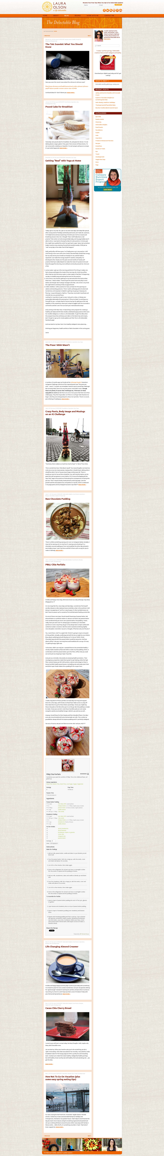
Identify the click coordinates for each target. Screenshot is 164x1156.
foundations (69, 342)
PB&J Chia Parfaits (55, 564)
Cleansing (98, 122)
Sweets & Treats (59, 495)
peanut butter (62, 807)
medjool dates (62, 806)
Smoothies (52, 495)
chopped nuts (62, 836)
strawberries (61, 822)
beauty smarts (68, 39)
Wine (97, 162)
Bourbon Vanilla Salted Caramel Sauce (106, 108)
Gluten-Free (56, 784)
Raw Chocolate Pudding (57, 499)
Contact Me (109, 16)
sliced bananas (62, 830)
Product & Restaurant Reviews (104, 140)
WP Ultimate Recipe (84, 934)
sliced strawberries (63, 828)
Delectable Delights (67, 494)
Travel (75, 1073)
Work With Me (92, 16)
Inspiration (73, 102)
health (73, 39)
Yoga (54, 103)
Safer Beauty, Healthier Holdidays (105, 102)
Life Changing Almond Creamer (61, 946)
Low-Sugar (70, 784)
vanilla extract (62, 809)
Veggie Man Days (100, 159)
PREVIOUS (47, 35)
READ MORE (71, 92)
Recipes (78, 16)
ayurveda (98, 116)
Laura (55, 31)
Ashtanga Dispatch (76, 382)
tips (56, 41)
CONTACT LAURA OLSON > (65, 1153)
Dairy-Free (49, 784)
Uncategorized (49, 103)
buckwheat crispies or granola (66, 832)
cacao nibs (61, 834)
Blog (66, 16)
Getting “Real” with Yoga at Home (63, 160)
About (56, 16)
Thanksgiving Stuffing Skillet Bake (105, 105)
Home (45, 16)
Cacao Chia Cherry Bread (58, 1008)
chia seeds (61, 811)
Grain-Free (63, 784)
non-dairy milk (62, 804)
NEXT (90, 35)
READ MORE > (107, 39)
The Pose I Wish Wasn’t (57, 345)
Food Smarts (68, 102)
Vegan (75, 784)
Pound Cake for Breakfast (59, 106)
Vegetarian (80, 784)
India (96, 135)
